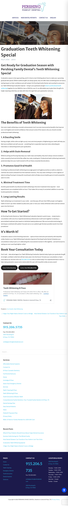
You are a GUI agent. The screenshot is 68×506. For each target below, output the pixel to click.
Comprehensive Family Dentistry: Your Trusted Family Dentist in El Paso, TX (26, 400)
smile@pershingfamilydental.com (13, 342)
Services (15, 18)
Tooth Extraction (7, 473)
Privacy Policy (7, 416)
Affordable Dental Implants (11, 364)
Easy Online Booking (9, 268)
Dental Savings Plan (9, 403)
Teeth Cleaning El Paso (10, 390)
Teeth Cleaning (7, 467)
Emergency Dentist (8, 470)
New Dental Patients (29, 18)
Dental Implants (7, 476)
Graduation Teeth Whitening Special (14, 442)
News (5, 409)
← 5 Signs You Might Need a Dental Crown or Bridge (17, 313)
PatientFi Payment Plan (10, 413)
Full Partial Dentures (9, 374)
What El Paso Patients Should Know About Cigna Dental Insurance (23, 433)
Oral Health (10, 309)
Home (5, 377)
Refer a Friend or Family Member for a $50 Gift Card (19, 419)
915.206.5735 (12, 327)
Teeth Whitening (18, 309)
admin (13, 59)
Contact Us (43, 18)
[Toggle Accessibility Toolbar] (64, 490)
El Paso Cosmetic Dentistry (11, 370)
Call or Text (28, 268)
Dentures (5, 479)
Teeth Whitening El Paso (10, 393)
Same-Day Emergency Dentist (12, 383)
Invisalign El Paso (8, 380)
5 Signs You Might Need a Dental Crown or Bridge (18, 446)
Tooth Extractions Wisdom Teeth (13, 396)
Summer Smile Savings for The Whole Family (16, 436)
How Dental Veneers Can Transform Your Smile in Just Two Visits (22, 439)
